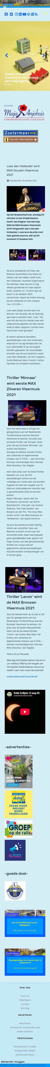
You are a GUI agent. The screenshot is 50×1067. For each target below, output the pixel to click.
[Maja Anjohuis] (24, 112)
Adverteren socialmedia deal (25, 1027)
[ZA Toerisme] (20, 136)
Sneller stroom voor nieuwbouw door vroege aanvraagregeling (21, 77)
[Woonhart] (18, 771)
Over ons (25, 996)
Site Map (25, 1008)
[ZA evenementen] (25, 962)
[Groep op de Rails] (18, 829)
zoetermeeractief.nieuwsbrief (22, 676)
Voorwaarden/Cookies (25, 1046)
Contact (25, 1004)
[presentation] (6, 56)
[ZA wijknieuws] (25, 923)
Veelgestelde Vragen (25, 1050)
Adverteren (25, 1023)
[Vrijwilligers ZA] (18, 804)
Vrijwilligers (25, 1000)
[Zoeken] (45, 13)
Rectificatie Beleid (25, 1055)
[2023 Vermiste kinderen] (15, 850)
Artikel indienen (25, 1031)
